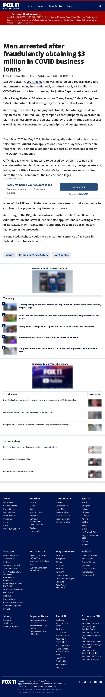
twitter (85, 682)
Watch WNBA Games (91, 656)
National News (9, 512)
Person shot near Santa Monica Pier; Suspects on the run (48, 337)
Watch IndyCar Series (91, 641)
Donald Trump (88, 562)
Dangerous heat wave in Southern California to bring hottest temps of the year (37, 424)
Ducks (85, 528)
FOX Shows (61, 632)
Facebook (60, 555)
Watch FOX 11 (38, 551)
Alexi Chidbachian (13, 76)
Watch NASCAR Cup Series (91, 636)
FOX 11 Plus (61, 658)
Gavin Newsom (89, 568)
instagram (90, 682)
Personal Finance (10, 626)
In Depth (7, 562)
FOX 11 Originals (10, 555)
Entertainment (9, 515)
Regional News (39, 616)
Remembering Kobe (12, 605)
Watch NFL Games (90, 623)
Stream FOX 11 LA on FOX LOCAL (49, 268)
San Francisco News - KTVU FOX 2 (39, 621)
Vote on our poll (63, 519)
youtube (95, 682)
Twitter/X (60, 572)
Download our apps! (65, 578)
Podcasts (60, 581)
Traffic (32, 505)
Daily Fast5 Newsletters (61, 586)
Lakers (85, 509)
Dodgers (86, 515)
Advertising (60, 639)
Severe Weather (37, 524)
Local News (10, 394)
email (100, 682)
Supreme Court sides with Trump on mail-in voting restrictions (30, 447)
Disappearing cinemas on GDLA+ (17, 459)
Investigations (9, 599)
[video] (95, 450)
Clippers (85, 512)
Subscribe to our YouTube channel (50, 363)
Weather (35, 498)
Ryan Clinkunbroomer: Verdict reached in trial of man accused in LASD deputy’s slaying (41, 400)
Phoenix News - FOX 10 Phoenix (39, 626)
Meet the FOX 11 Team (63, 624)
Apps (32, 564)
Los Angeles (34, 81)
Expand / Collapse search (100, 6)
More (70, 6)
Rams (84, 502)
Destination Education (13, 589)
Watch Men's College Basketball (91, 645)
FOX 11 (25, 76)
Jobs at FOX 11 (62, 635)
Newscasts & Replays (39, 561)
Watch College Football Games (89, 627)
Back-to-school (62, 512)
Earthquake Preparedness (36, 520)
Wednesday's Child (11, 565)
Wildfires (33, 528)
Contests (60, 620)
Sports (86, 498)
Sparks (85, 544)
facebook (80, 682)
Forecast (33, 502)
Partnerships (61, 664)
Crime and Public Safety (33, 255)
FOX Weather (35, 531)
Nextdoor (60, 568)
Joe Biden (86, 565)
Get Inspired (8, 592)
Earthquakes (35, 515)
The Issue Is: (8, 558)
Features (8, 551)
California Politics (89, 555)
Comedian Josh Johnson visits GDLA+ (18, 471)
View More (94, 394)
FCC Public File (62, 642)
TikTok (59, 562)
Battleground (88, 575)
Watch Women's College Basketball (90, 651)
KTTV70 (6, 609)
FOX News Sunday (11, 528)
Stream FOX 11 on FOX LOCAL (38, 556)
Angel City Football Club (90, 536)
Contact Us (61, 661)
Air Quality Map (36, 512)
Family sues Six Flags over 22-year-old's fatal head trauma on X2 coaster (56, 326)
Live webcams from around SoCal (38, 569)
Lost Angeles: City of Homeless (12, 573)
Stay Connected (65, 551)
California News (10, 505)
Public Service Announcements (63, 650)
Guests (59, 502)
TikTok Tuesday (63, 522)
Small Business (10, 623)
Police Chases (9, 509)
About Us (61, 616)
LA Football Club (89, 532)
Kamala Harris (88, 572)
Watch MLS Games (90, 659)
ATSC (58, 654)
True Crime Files (10, 568)
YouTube (60, 565)
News (6, 498)
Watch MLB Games (90, 632)
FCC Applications (63, 645)
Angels (85, 519)
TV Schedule (61, 629)
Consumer (7, 519)
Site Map (60, 667)
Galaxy (85, 541)
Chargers (86, 505)
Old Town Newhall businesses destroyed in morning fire (27, 412)
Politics (6, 525)
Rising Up (7, 595)
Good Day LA (64, 498)
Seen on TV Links (63, 515)
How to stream (62, 575)
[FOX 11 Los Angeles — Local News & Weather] (12, 6)
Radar (32, 509)
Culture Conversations (13, 602)
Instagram (60, 558)
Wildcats (85, 522)
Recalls (6, 522)
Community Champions (8, 578)
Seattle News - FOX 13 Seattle (38, 632)
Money (32, 76)
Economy (7, 620)
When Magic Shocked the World (12, 584)
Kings (84, 525)
